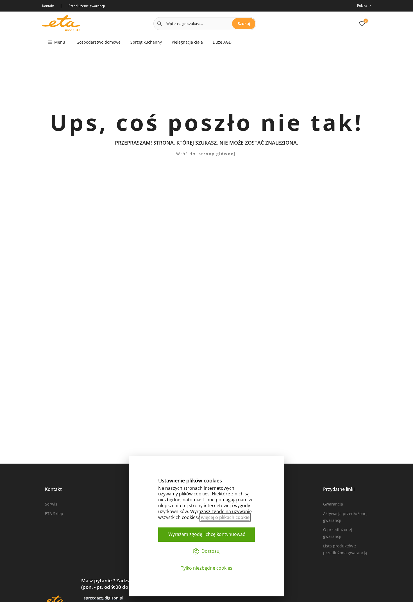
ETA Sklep (54, 513)
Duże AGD (222, 42)
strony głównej (217, 153)
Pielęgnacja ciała (187, 42)
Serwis (51, 504)
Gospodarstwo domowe (98, 42)
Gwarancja (333, 504)
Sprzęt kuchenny (146, 42)
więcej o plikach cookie (225, 517)
